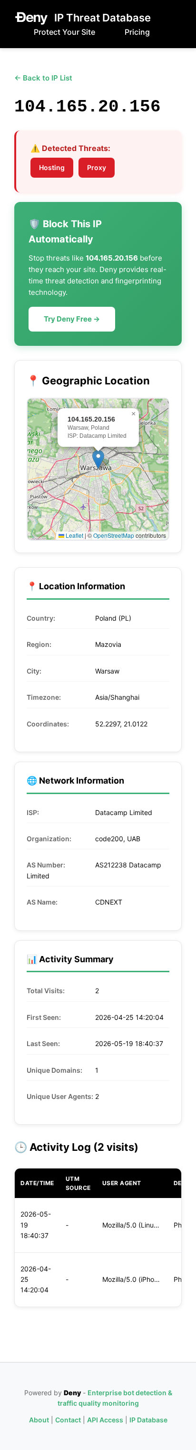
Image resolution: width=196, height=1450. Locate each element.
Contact (68, 1420)
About (39, 1420)
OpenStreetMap (113, 535)
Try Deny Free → (72, 318)
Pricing (137, 32)
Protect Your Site (64, 32)
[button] (98, 459)
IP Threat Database (102, 17)
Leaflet (73, 535)
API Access (105, 1420)
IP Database (148, 1420)
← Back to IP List (43, 77)
